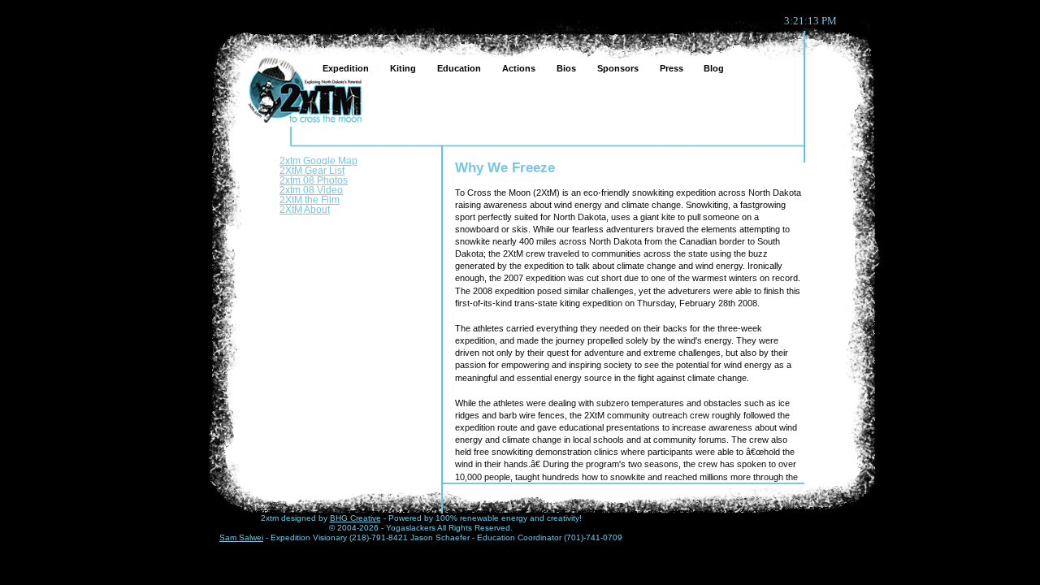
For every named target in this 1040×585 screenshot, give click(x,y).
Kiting (397, 65)
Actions (512, 65)
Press (664, 65)
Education (453, 65)
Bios (560, 65)
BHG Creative (355, 518)
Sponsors (612, 65)
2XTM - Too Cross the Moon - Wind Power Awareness (304, 87)
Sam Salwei (241, 537)
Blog (707, 65)
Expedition (339, 65)
